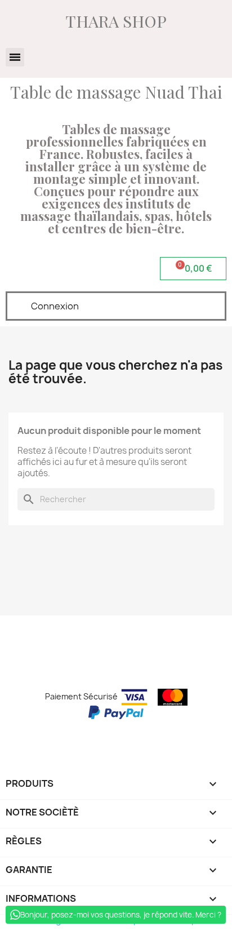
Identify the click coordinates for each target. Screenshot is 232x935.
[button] (15, 57)
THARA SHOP (116, 21)
